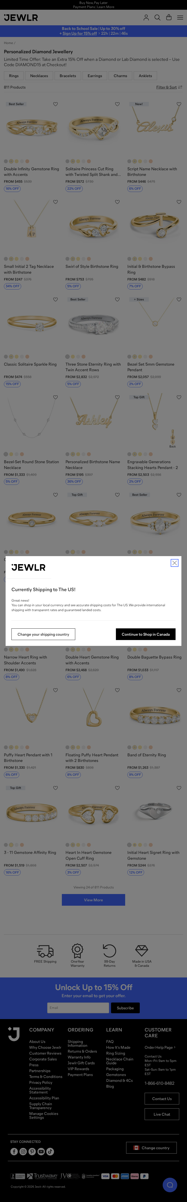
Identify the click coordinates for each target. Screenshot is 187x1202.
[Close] (175, 563)
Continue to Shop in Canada (146, 634)
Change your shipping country (43, 634)
